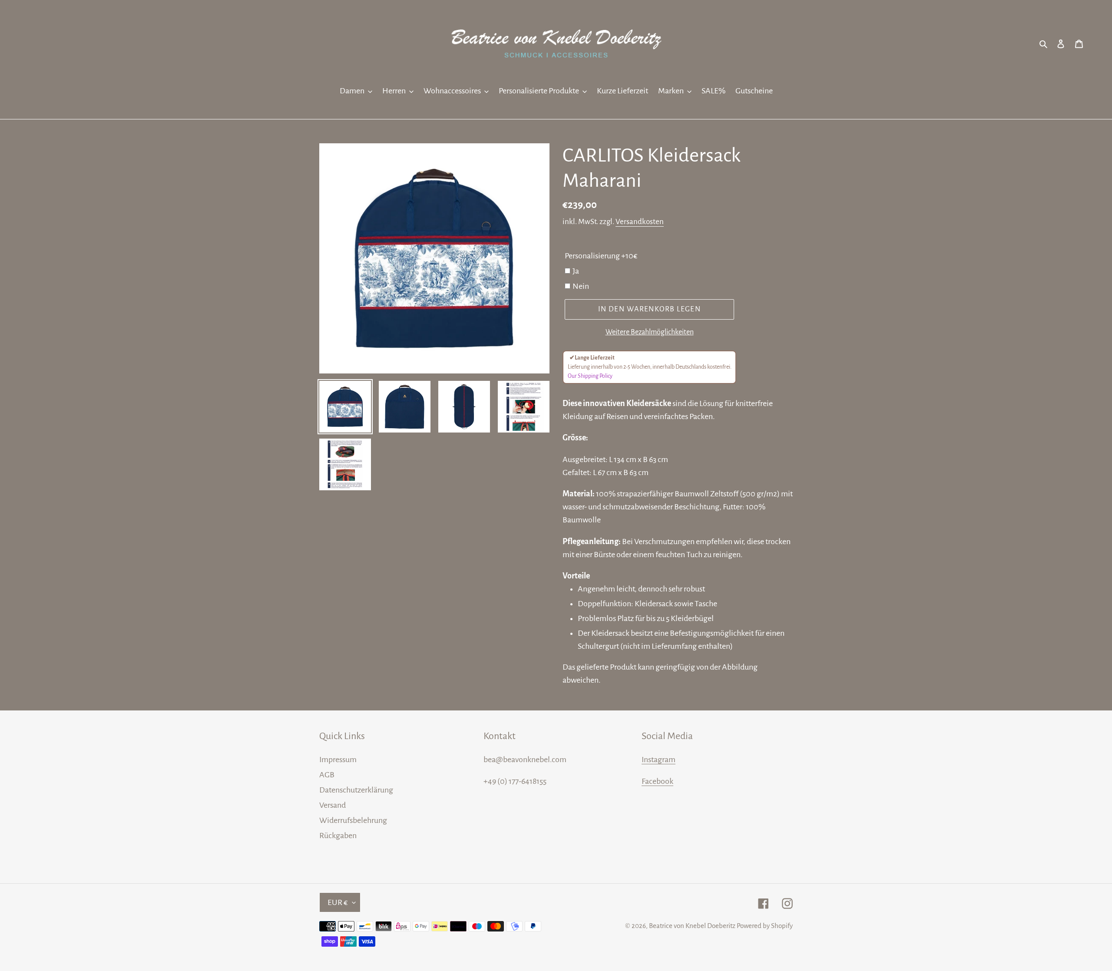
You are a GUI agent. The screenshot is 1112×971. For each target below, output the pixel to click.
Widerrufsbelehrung (353, 820)
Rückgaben (338, 835)
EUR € (338, 902)
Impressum (338, 759)
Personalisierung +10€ (601, 255)
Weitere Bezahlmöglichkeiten (650, 332)
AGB (326, 774)
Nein (581, 286)
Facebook (657, 781)
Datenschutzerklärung (356, 790)
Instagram (658, 759)
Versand (332, 805)
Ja (576, 271)
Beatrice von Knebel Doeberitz (692, 925)
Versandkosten (640, 222)
